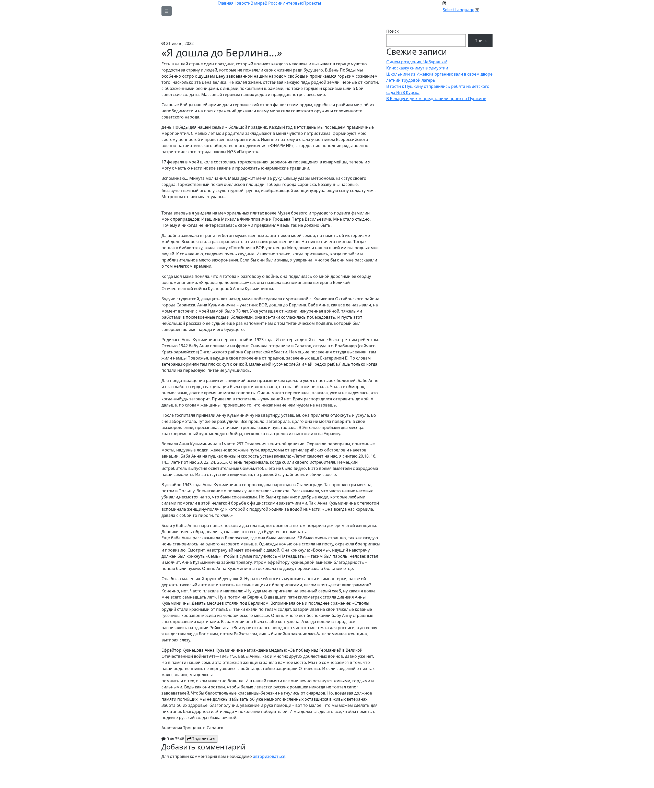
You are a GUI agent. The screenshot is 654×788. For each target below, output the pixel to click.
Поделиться (203, 739)
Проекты (312, 3)
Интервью (293, 3)
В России (274, 3)
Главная (225, 3)
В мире (258, 3)
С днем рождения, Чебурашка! (416, 62)
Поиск (392, 31)
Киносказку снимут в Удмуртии (417, 68)
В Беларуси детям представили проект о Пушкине (436, 98)
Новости (242, 3)
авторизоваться (269, 756)
